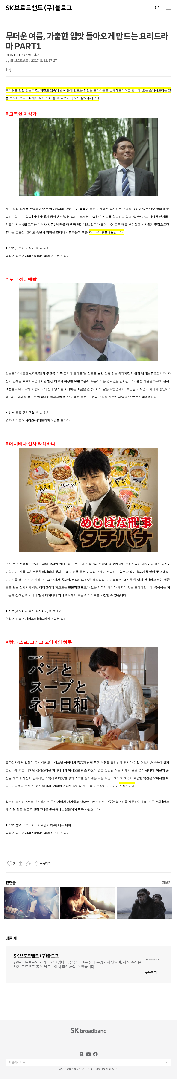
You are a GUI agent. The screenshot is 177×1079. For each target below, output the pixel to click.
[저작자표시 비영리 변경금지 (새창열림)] (60, 863)
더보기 (166, 882)
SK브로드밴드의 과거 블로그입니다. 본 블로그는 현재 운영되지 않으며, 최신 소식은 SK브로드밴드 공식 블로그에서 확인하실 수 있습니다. (77, 964)
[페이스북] (95, 1054)
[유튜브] (88, 1054)
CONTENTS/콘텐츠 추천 (23, 55)
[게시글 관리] (28, 863)
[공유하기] (20, 863)
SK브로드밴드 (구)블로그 (39, 8)
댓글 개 (11, 938)
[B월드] (81, 1054)
